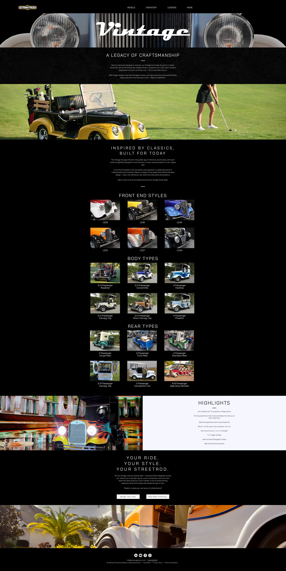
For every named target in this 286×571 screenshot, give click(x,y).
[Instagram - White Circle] (150, 555)
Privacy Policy (157, 563)
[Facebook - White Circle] (145, 555)
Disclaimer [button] (147, 563)
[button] (131, 7)
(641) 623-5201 (153, 560)
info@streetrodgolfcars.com (136, 560)
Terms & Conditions (171, 563)
